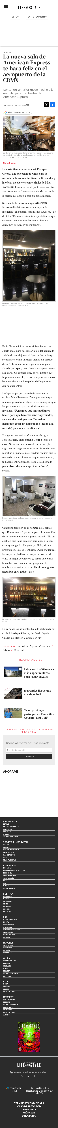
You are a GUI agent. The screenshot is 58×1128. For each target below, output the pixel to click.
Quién (6, 958)
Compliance (29, 1109)
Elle (6, 981)
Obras (6, 881)
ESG (4, 883)
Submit (29, 756)
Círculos (7, 966)
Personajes (8, 1007)
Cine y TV (7, 832)
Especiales (8, 953)
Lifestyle (7, 857)
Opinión (6, 909)
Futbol (6, 845)
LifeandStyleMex (22, 1076)
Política (8, 894)
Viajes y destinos (10, 1004)
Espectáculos (9, 961)
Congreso (7, 901)
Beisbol (6, 847)
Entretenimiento (37, 16)
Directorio (29, 1116)
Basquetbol (8, 852)
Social (6, 922)
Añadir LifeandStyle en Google (19, 112)
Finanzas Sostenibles (13, 930)
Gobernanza (8, 924)
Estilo (15, 16)
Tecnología (8, 878)
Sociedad (7, 911)
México (6, 899)
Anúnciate (29, 1112)
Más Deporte (9, 855)
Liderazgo (7, 948)
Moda (5, 968)
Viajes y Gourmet (10, 837)
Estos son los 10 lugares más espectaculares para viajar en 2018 (39, 672)
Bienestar (7, 1010)
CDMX (5, 904)
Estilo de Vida (9, 1012)
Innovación (8, 932)
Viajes (7, 650)
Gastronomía (9, 999)
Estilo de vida (9, 991)
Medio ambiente (10, 919)
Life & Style (10, 821)
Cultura (7, 976)
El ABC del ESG (9, 935)
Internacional (9, 875)
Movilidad (7, 927)
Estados (7, 906)
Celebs (6, 989)
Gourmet (19, 650)
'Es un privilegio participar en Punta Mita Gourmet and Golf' (39, 714)
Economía (7, 873)
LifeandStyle (9, 888)
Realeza (6, 963)
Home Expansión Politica (14, 870)
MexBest (8, 997)
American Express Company (34, 646)
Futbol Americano (11, 850)
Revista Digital (9, 860)
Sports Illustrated (15, 842)
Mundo (7, 52)
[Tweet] (46, 104)
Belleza (6, 971)
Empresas (7, 868)
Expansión (9, 865)
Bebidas (6, 1002)
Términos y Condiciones (29, 1103)
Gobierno (7, 896)
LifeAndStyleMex (37, 1076)
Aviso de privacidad (29, 1106)
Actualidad (8, 945)
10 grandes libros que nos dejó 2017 (37, 692)
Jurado (6, 1015)
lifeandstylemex (31, 1076)
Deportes (7, 829)
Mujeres (7, 886)
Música (6, 834)
